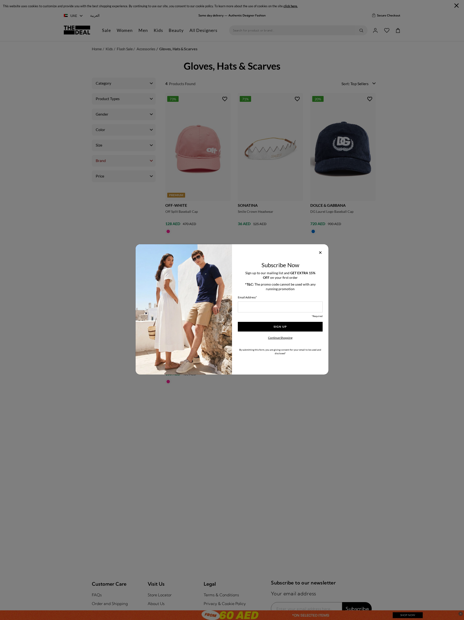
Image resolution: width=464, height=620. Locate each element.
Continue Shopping (280, 338)
